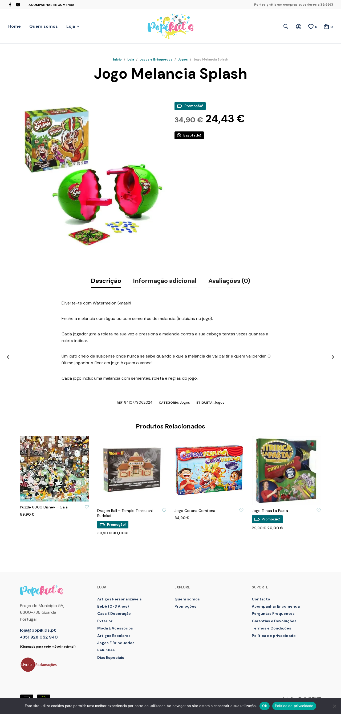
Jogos (183, 59)
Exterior (104, 621)
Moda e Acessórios (115, 628)
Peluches (106, 650)
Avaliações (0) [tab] (229, 281)
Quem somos (43, 26)
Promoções (185, 606)
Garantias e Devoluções (274, 621)
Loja (70, 26)
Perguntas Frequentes (273, 613)
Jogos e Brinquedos (156, 59)
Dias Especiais (110, 657)
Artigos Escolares (114, 635)
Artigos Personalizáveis (119, 599)
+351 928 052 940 (39, 637)
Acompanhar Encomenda (51, 5)
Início (117, 59)
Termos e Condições (271, 628)
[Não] (334, 706)
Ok (264, 706)
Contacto (261, 599)
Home (14, 26)
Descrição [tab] (106, 281)
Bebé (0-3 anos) (113, 606)
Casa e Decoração (114, 613)
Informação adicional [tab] (165, 281)
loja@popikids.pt (38, 630)
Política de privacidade (274, 635)
